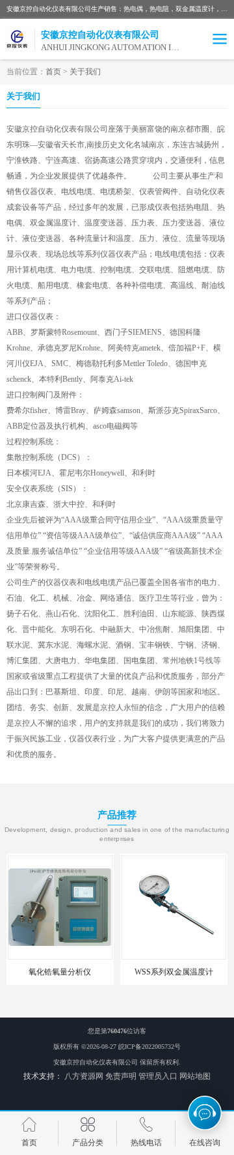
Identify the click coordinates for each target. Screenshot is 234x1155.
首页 (53, 72)
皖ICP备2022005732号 (149, 1046)
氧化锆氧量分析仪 (60, 972)
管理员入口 (157, 1076)
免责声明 (120, 1076)
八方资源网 (83, 1076)
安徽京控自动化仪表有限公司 (95, 1062)
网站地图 (195, 1076)
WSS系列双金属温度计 (174, 972)
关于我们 (85, 72)
